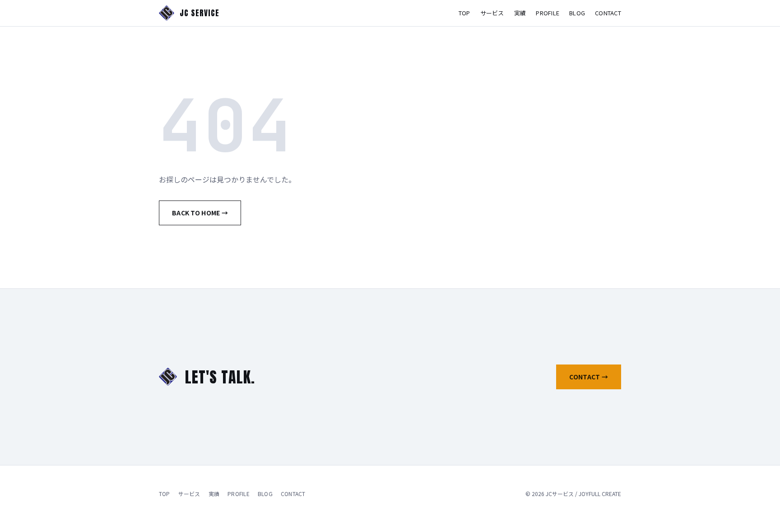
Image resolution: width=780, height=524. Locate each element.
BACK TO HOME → (200, 212)
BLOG (577, 13)
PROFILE (547, 13)
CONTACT (608, 13)
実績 (520, 13)
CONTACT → (588, 376)
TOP (464, 13)
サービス (492, 13)
